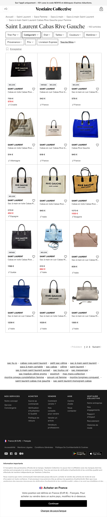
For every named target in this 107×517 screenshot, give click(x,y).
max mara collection (74, 374)
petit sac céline (58, 363)
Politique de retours (33, 419)
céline (63, 366)
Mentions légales (24, 447)
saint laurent (77, 366)
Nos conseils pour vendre (53, 410)
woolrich (54, 374)
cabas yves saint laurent (33, 363)
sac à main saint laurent (83, 363)
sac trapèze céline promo (33, 374)
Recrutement (93, 421)
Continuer (53, 503)
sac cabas (51, 366)
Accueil (9, 16)
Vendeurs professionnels (54, 426)
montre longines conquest (84, 377)
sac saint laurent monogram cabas (72, 381)
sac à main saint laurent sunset (33, 370)
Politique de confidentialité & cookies (71, 447)
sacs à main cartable (31, 366)
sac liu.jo (12, 363)
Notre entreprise (94, 403)
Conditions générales (44, 447)
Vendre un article (52, 419)
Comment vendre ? (52, 402)
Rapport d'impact (91, 415)
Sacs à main (57, 16)
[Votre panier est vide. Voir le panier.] (101, 9)
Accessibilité (9, 447)
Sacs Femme (40, 16)
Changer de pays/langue (53, 510)
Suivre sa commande (33, 402)
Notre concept (11, 401)
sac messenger (79, 370)
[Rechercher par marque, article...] (6, 9)
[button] (101, 9)
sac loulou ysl (60, 370)
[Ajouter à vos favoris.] (33, 89)
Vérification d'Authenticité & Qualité (34, 410)
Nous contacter (71, 409)
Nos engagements (93, 408)
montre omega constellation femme (24, 377)
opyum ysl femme (57, 377)
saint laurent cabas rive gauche (32, 381)
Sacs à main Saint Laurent (80, 16)
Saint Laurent (24, 16)
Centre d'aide (70, 402)
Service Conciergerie (10, 406)
